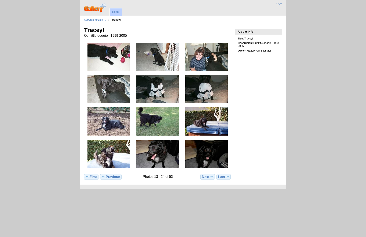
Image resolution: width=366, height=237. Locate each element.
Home (115, 11)
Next (205, 177)
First (93, 177)
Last (221, 177)
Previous (113, 177)
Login (279, 3)
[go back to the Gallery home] (95, 7)
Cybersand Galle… (95, 19)
